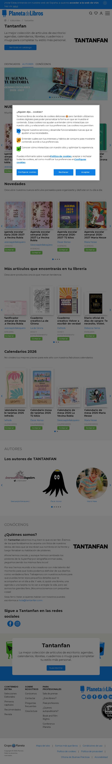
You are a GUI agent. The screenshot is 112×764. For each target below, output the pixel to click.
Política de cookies (60, 156)
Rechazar (63, 172)
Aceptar (85, 172)
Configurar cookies (27, 172)
